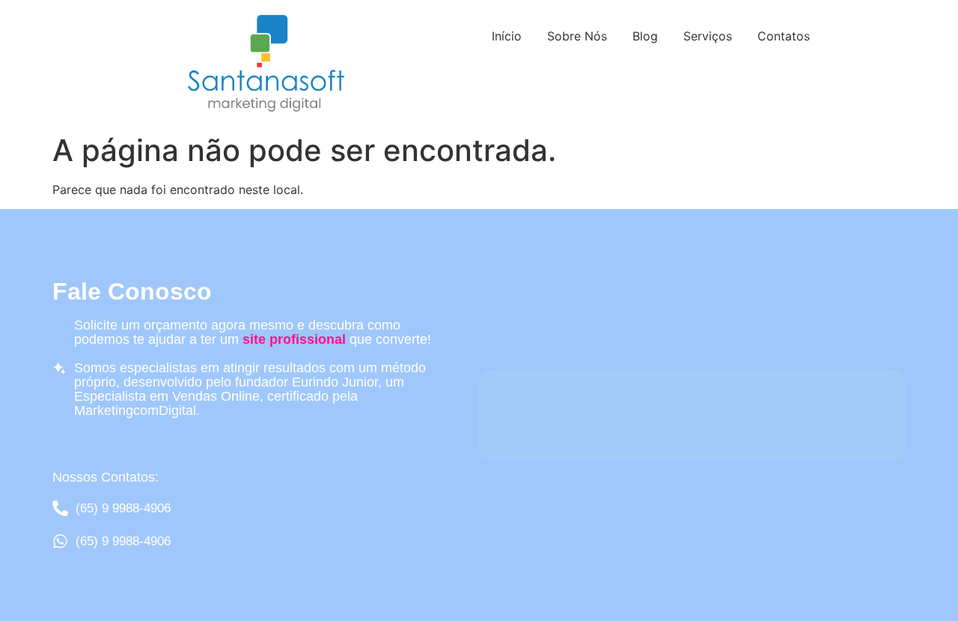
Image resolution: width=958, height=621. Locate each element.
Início (507, 35)
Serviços (707, 35)
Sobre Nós (577, 35)
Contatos (783, 35)
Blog (645, 35)
